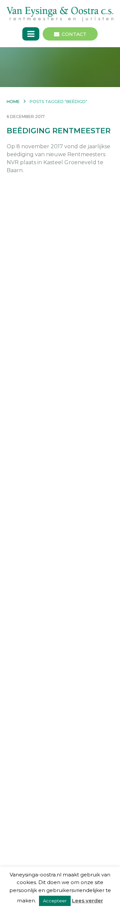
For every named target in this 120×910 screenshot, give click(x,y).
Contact (74, 34)
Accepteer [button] (55, 900)
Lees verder (87, 900)
